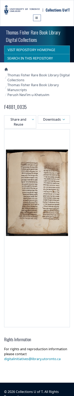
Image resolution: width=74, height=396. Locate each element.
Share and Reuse (18, 122)
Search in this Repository (30, 58)
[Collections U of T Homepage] (6, 69)
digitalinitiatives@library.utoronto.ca (32, 359)
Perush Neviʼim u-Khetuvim (28, 95)
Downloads (52, 119)
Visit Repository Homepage (31, 50)
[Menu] (37, 18)
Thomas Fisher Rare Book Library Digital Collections (38, 77)
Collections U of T (29, 391)
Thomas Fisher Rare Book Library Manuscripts (33, 87)
